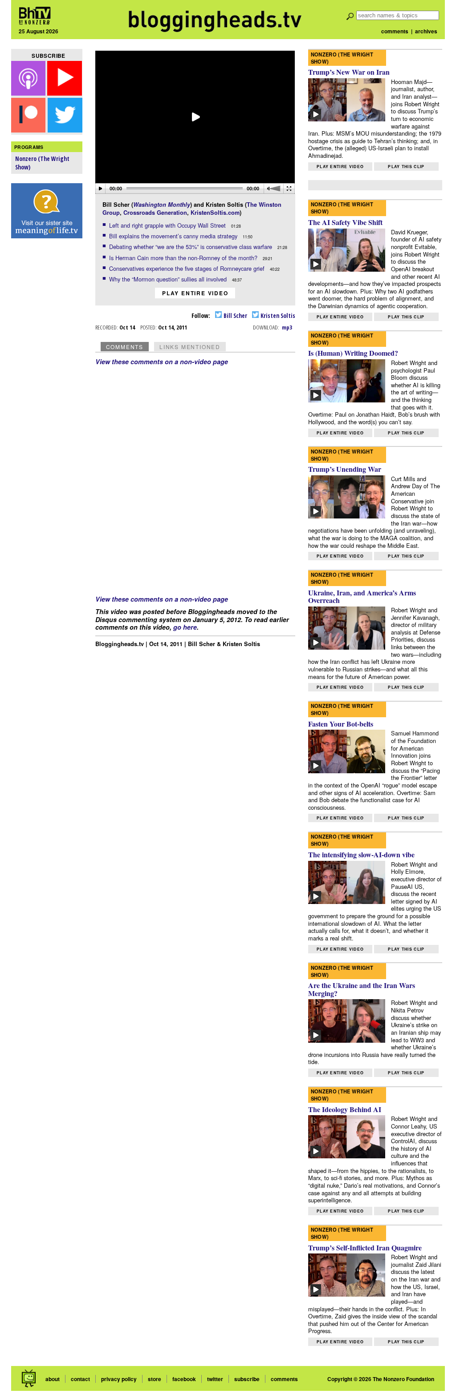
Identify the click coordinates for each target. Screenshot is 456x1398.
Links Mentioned (189, 346)
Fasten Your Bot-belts (340, 724)
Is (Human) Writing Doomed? (353, 353)
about (52, 1379)
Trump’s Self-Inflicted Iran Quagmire (365, 1247)
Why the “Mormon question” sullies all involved (168, 279)
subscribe (247, 1379)
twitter (215, 1379)
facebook (184, 1379)
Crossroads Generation (155, 213)
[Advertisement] (46, 382)
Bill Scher (234, 315)
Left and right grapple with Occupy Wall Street (168, 225)
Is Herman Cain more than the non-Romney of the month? (184, 257)
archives (426, 31)
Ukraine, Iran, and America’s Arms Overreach (362, 596)
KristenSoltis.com (215, 213)
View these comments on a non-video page (161, 361)
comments (394, 31)
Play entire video (195, 293)
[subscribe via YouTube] (64, 93)
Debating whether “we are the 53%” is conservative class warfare (191, 246)
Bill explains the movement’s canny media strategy (174, 236)
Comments (124, 346)
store (154, 1379)
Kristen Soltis (277, 315)
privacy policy (119, 1379)
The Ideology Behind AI (344, 1109)
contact (80, 1379)
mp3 (287, 327)
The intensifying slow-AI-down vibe (361, 854)
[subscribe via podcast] (29, 93)
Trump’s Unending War (344, 469)
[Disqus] (195, 477)
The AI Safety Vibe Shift (345, 222)
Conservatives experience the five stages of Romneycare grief (187, 268)
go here (185, 627)
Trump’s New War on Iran (349, 72)
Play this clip (406, 166)
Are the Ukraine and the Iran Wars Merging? (361, 989)
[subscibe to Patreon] (28, 130)
